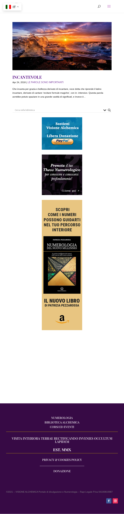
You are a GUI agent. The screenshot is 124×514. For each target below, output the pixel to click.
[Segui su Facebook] (108, 500)
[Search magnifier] (109, 110)
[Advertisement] (62, 368)
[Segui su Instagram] (115, 500)
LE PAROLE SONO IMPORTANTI (46, 82)
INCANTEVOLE (27, 77)
